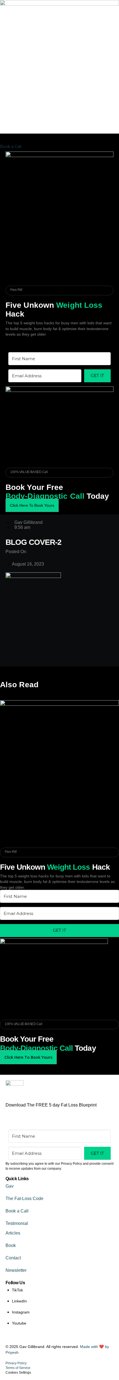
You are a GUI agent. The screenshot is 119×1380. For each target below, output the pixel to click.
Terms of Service (18, 1368)
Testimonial (17, 1223)
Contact (13, 1258)
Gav (10, 1186)
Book (11, 1245)
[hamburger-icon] (113, 148)
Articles (13, 1233)
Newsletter (16, 1270)
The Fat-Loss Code (24, 1198)
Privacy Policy (16, 1363)
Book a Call (17, 1211)
